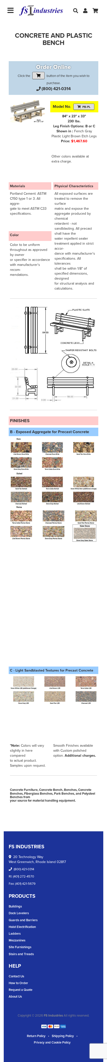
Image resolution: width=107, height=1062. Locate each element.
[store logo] (41, 10)
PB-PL (86, 107)
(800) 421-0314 (56, 88)
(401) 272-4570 (23, 876)
